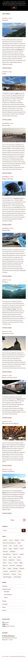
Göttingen (12, 551)
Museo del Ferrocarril (9, 377)
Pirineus (5, 282)
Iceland (22, 554)
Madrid (19, 399)
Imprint (4, 610)
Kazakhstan (12, 560)
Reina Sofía (6, 230)
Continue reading (6, 68)
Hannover (15, 554)
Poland (9, 568)
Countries (5, 586)
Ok (14, 7)
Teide (4, 74)
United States (17, 577)
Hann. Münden (7, 554)
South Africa (13, 571)
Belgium (17, 540)
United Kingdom (7, 577)
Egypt (10, 548)
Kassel (5, 560)
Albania (5, 540)
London (16, 562)
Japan (19, 557)
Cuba (20, 545)
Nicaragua (19, 565)
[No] (26, 5)
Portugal (15, 568)
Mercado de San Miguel (10, 423)
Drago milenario (7, 179)
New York (12, 565)
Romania (22, 568)
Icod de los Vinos (18, 198)
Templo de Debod (8, 471)
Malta (21, 562)
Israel (10, 557)
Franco (22, 156)
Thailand (13, 574)
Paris (4, 568)
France (9, 309)
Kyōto (4, 562)
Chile (10, 545)
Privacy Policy (5, 656)
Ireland (5, 557)
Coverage (4, 604)
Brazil (19, 543)
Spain (16, 93)
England (16, 548)
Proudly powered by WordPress (17, 656)
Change (4, 601)
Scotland (5, 571)
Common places (6, 589)
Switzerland (6, 574)
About (4, 607)
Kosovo (19, 560)
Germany (5, 551)
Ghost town (6, 125)
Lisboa (10, 562)
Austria (11, 540)
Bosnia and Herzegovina (9, 543)
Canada (5, 545)
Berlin (22, 540)
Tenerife (5, 20)
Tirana (19, 574)
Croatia (16, 545)
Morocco (20, 49)
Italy (15, 557)
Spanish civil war (8, 333)
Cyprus (5, 548)
